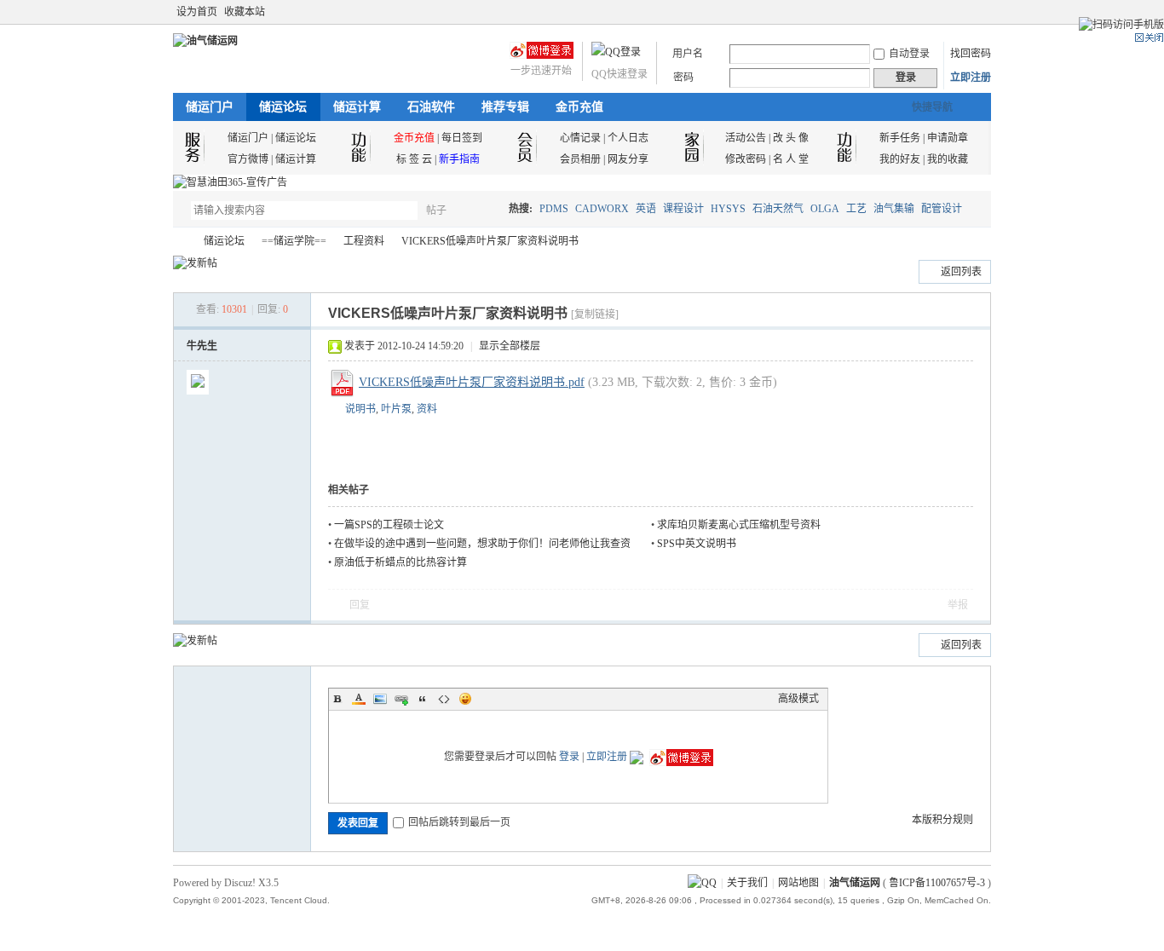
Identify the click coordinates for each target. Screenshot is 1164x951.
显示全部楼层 (509, 346)
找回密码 (970, 54)
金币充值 (579, 107)
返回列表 (961, 272)
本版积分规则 (942, 820)
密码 (683, 78)
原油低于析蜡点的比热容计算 (400, 562)
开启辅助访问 (967, 12)
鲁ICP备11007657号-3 (937, 883)
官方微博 (248, 159)
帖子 (436, 210)
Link (401, 698)
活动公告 (745, 138)
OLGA (824, 209)
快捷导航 (932, 107)
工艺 (856, 209)
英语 (646, 209)
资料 (427, 409)
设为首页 (196, 12)
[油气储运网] (205, 41)
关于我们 (747, 883)
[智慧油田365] (230, 182)
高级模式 (798, 699)
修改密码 (745, 159)
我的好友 (899, 159)
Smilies (465, 698)
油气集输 (893, 209)
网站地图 (798, 883)
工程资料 (363, 241)
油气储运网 (180, 241)
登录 (569, 757)
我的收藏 (947, 159)
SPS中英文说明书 (696, 544)
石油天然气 (778, 209)
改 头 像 (791, 138)
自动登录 (909, 54)
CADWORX (602, 209)
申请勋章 (947, 138)
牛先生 (202, 346)
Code (443, 698)
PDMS (553, 209)
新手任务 (899, 138)
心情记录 (580, 138)
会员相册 (580, 159)
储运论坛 (283, 107)
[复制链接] (595, 314)
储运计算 (357, 107)
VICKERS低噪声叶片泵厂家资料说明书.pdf (472, 382)
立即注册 (970, 78)
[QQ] (702, 883)
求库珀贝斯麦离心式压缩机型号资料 (739, 525)
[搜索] (486, 210)
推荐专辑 (505, 107)
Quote (422, 698)
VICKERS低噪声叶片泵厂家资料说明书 (490, 241)
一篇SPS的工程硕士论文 (389, 525)
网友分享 (628, 159)
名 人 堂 (791, 159)
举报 (958, 605)
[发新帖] (195, 263)
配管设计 (941, 209)
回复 (359, 605)
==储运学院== (294, 241)
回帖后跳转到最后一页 (459, 822)
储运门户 (209, 107)
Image (380, 698)
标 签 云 (414, 159)
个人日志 (628, 138)
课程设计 (683, 209)
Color (358, 698)
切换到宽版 (981, 12)
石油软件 (431, 107)
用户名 (687, 54)
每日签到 (461, 138)
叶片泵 (396, 409)
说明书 (360, 409)
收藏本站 (244, 12)
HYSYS (728, 209)
